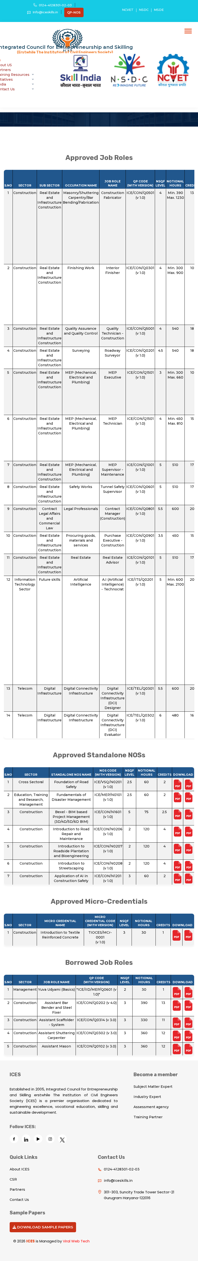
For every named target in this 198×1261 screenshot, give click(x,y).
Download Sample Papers (44, 1227)
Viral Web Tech (76, 1241)
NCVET (128, 10)
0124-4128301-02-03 (55, 5)
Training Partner (148, 1117)
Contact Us (19, 1199)
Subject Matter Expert (153, 1086)
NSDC (143, 10)
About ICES (19, 1169)
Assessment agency (151, 1107)
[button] (188, 31)
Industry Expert (147, 1097)
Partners (17, 1189)
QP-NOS (74, 12)
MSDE (159, 10)
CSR (13, 1179)
